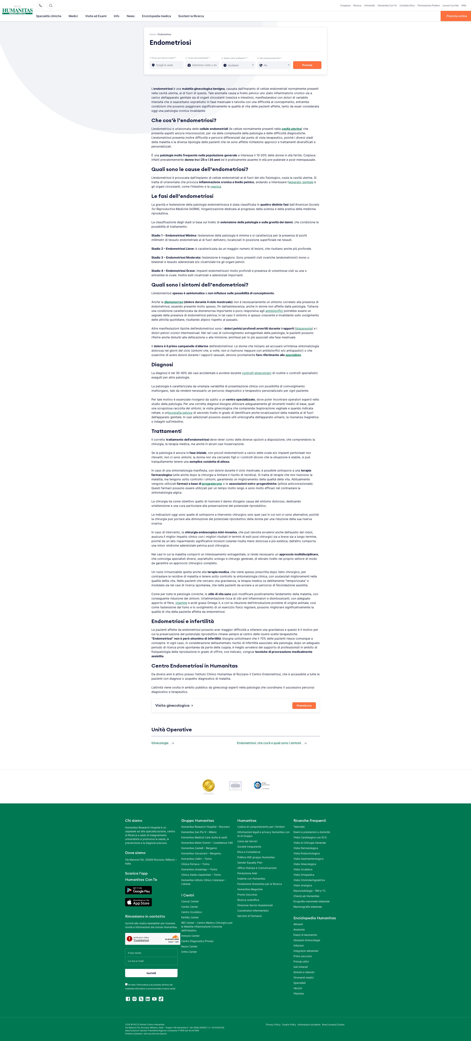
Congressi (345, 5)
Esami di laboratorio (305, 934)
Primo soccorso (302, 956)
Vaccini (297, 988)
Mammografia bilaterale (307, 906)
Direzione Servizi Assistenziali (255, 905)
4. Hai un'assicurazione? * (269, 58)
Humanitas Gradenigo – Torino (199, 869)
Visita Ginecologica (304, 864)
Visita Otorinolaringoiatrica (309, 880)
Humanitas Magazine (250, 889)
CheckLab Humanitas (306, 896)
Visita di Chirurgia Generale (309, 842)
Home (153, 34)
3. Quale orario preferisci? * (234, 58)
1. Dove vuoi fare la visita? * (163, 58)
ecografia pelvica (180, 412)
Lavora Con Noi (451, 5)
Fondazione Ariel (247, 873)
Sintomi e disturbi (303, 972)
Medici (73, 16)
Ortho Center (189, 951)
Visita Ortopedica (303, 874)
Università (369, 5)
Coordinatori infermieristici (253, 910)
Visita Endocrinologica (306, 853)
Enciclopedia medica (156, 16)
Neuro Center (189, 946)
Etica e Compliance (248, 851)
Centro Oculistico (191, 912)
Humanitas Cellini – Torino (196, 858)
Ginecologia (159, 743)
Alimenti (298, 924)
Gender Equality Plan (249, 862)
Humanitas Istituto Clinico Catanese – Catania (203, 881)
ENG (464, 5)
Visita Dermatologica (305, 848)
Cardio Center (189, 906)
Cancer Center (190, 901)
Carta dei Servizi (247, 841)
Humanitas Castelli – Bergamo (199, 848)
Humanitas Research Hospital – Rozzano (205, 826)
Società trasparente (249, 846)
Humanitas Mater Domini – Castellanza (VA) (207, 842)
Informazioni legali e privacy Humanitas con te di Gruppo (263, 833)
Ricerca (357, 5)
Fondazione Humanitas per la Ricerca (259, 883)
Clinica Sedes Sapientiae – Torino (201, 874)
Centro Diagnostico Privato (197, 941)
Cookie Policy (289, 1024)
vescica (215, 186)
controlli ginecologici (256, 373)
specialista (293, 355)
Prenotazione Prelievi (429, 5)
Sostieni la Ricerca (191, 16)
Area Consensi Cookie (333, 1024)
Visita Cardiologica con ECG (310, 837)
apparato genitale (301, 182)
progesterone (212, 483)
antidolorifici (274, 311)
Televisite (299, 826)
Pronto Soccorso (247, 894)
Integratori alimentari (305, 950)
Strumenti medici (303, 977)
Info (116, 16)
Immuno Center (190, 935)
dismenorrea (173, 302)
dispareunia (304, 328)
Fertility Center (190, 917)
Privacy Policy (273, 1024)
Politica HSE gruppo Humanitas (256, 857)
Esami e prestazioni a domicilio (311, 832)
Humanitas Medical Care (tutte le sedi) (204, 837)
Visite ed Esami (96, 16)
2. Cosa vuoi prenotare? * (197, 58)
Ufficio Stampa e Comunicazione (257, 867)
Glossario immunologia (306, 940)
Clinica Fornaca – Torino (195, 864)
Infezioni (298, 945)
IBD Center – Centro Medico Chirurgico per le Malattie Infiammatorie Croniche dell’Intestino (207, 926)
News (131, 16)
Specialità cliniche (48, 16)
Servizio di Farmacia (249, 915)
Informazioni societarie (309, 1024)
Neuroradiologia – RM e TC (309, 890)
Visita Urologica (302, 885)
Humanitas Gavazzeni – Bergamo (201, 853)
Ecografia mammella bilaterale (311, 901)
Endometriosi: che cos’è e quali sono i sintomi (269, 743)
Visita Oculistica (302, 869)
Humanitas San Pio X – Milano (199, 832)
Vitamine (298, 993)
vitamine (181, 603)
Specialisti (299, 982)
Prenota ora (304, 705)
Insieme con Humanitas (251, 878)
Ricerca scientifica (248, 899)
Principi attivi (301, 961)
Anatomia (299, 929)
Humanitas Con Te (387, 5)
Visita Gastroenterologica (308, 858)
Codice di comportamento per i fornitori (261, 826)
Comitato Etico (407, 5)
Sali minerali (300, 966)
